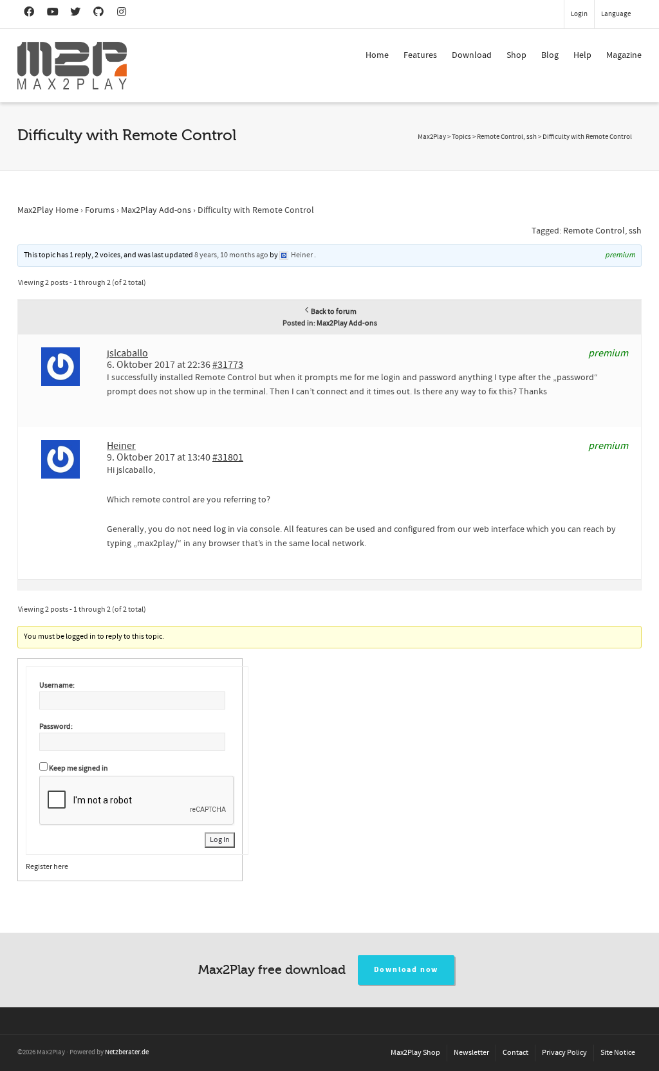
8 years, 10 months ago (231, 255)
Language (616, 14)
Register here (47, 867)
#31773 (227, 364)
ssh (635, 231)
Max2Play (432, 137)
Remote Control (594, 231)
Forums (100, 210)
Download (472, 55)
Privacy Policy (564, 1052)
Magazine (624, 55)
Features (420, 55)
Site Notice (617, 1052)
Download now (406, 969)
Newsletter (471, 1052)
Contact (515, 1052)
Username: (57, 685)
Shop (516, 55)
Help (582, 55)
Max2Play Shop (415, 1052)
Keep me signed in (78, 768)
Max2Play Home (48, 210)
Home (377, 55)
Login (579, 14)
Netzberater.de (127, 1052)
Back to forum (334, 311)
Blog (550, 55)
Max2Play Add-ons (156, 210)
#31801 (227, 457)
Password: (56, 726)
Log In (220, 840)
